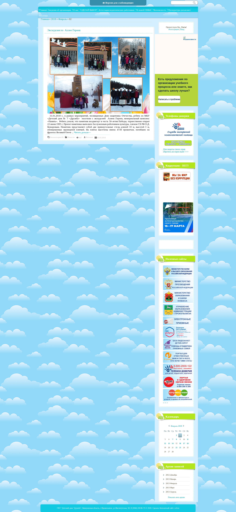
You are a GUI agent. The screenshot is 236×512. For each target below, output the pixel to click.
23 (180, 448)
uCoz (177, 508)
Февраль (62, 19)
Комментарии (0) (57, 137)
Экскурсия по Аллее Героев (63, 30)
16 (180, 443)
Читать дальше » (82, 132)
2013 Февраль (171, 483)
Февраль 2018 (176, 426)
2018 (53, 19)
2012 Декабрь (171, 475)
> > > (165, 403)
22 (176, 448)
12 (165, 443)
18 (187, 443)
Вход (182, 29)
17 (184, 443)
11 (187, 439)
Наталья (89, 137)
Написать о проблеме (169, 99)
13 (169, 443)
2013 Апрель (171, 492)
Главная (45, 19)
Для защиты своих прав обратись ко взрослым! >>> (175, 150)
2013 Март (170, 488)
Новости (71, 137)
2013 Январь (171, 479)
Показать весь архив (176, 497)
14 (172, 443)
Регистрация (174, 29)
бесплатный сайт (166, 508)
